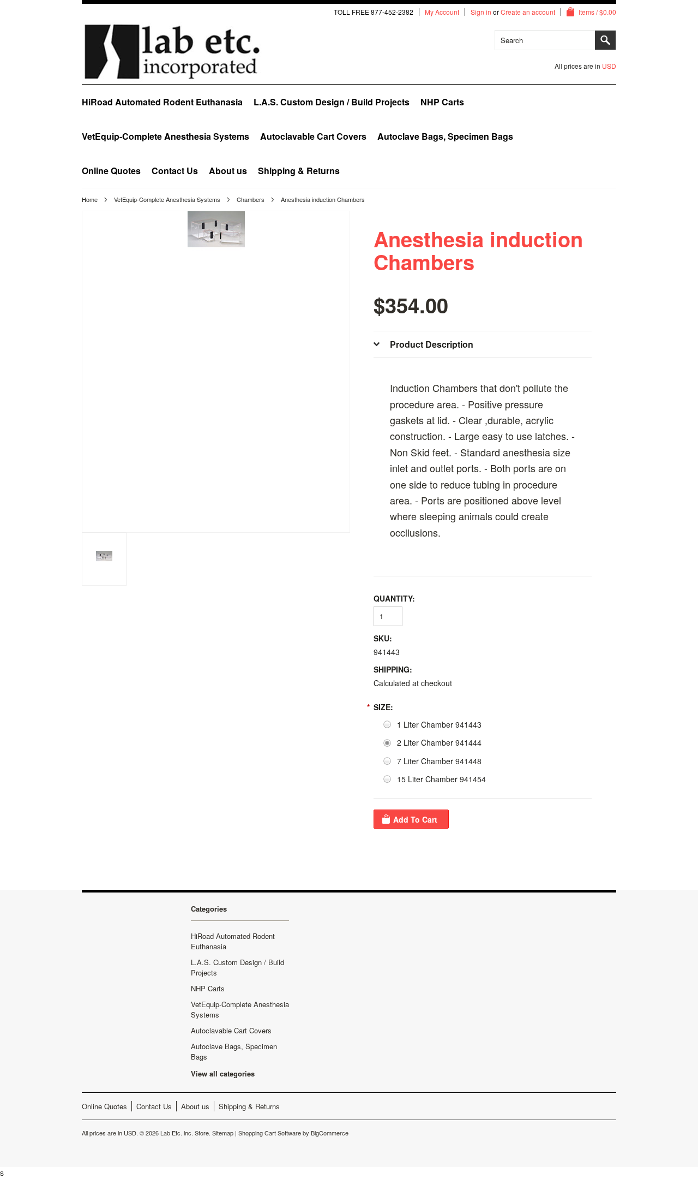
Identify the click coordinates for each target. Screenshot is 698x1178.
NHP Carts (442, 102)
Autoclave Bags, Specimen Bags (445, 136)
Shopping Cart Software (269, 1132)
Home (90, 199)
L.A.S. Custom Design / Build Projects (332, 102)
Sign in (481, 12)
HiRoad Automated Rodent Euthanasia (162, 102)
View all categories (223, 1073)
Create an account (528, 12)
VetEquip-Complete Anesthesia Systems (165, 136)
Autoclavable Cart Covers (313, 136)
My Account (442, 12)
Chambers (250, 199)
